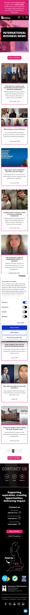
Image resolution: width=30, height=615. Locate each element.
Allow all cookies (14, 327)
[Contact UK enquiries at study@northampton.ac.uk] (19, 512)
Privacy (19, 599)
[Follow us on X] (10, 604)
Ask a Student (14, 531)
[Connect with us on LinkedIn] (23, 604)
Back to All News (14, 58)
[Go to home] (6, 17)
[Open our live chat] (25, 611)
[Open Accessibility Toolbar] (19, 17)
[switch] (25, 307)
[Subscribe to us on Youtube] (14, 604)
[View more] (14, 84)
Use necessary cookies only (14, 337)
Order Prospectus (14, 536)
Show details (20, 322)
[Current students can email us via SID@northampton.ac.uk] (19, 523)
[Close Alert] (27, 1)
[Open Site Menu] (27, 17)
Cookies (24, 599)
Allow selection (14, 332)
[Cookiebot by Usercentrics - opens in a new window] (20, 276)
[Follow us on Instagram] (19, 604)
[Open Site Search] (23, 17)
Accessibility (12, 599)
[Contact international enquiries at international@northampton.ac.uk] (19, 518)
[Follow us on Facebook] (5, 604)
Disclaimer (5, 599)
